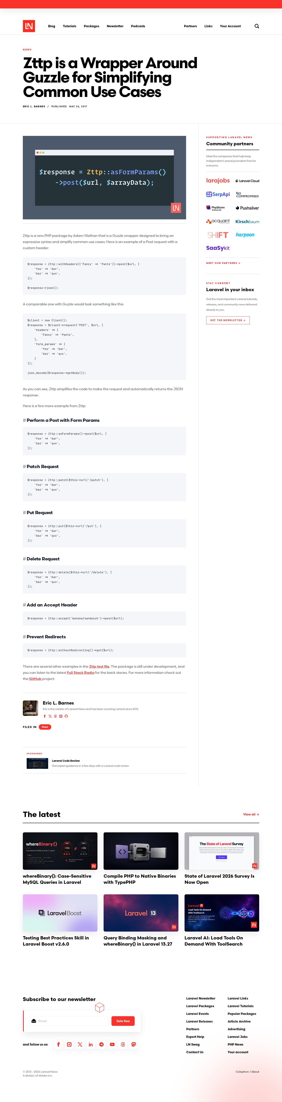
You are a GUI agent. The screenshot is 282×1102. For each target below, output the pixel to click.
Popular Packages (242, 1014)
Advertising (236, 1029)
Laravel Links (238, 998)
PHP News (235, 1044)
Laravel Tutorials (240, 1006)
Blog (51, 26)
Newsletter (115, 26)
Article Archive (239, 1021)
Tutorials (69, 26)
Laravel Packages (200, 1006)
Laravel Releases (199, 1021)
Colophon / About (247, 1071)
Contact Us (194, 1052)
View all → (251, 814)
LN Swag (193, 1044)
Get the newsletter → (228, 320)
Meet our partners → (223, 263)
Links (208, 26)
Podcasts (138, 26)
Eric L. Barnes (34, 106)
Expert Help (195, 1037)
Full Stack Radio (80, 672)
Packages (91, 26)
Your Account (230, 26)
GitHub (35, 679)
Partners (190, 26)
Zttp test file (99, 666)
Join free (123, 1021)
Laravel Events (197, 1014)
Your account (238, 1052)
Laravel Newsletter (200, 998)
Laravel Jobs (237, 1037)
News (27, 49)
